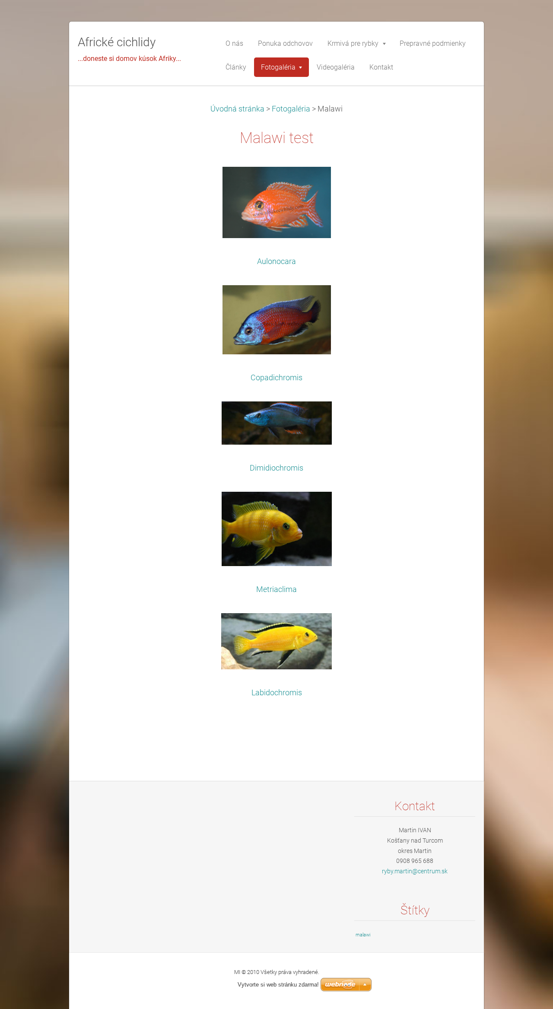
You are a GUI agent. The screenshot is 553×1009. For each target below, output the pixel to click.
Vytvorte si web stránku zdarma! (278, 984)
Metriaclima (276, 589)
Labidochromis (276, 692)
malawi (363, 935)
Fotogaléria (291, 109)
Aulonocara (276, 261)
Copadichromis (276, 377)
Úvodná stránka (237, 109)
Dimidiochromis (276, 468)
